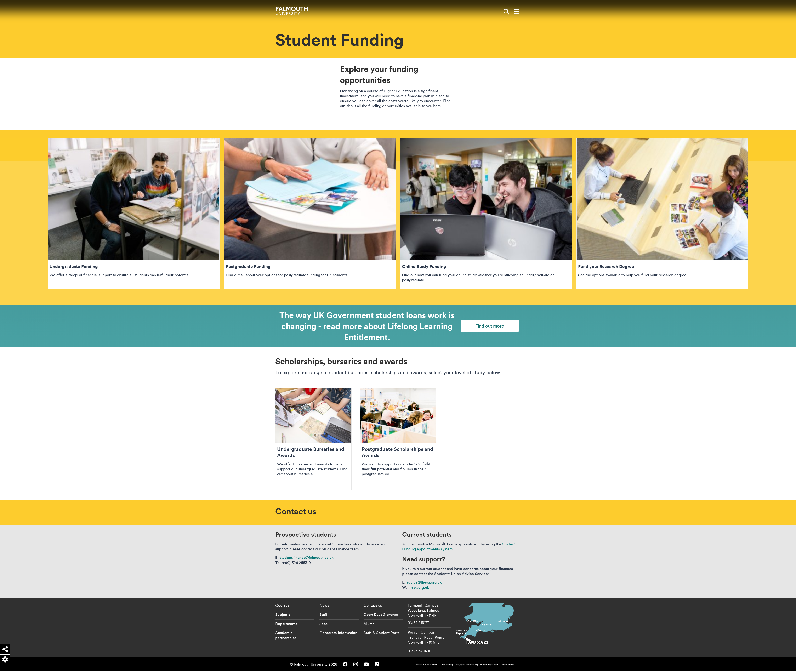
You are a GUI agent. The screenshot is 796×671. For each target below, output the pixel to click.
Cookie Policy (446, 664)
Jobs (323, 623)
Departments (286, 623)
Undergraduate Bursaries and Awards (313, 439)
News (324, 605)
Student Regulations (490, 664)
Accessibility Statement (426, 664)
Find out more (489, 326)
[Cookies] (5, 660)
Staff (323, 614)
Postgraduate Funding (310, 213)
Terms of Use (507, 664)
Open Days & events (381, 614)
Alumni (370, 623)
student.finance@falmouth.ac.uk (307, 557)
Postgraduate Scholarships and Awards (398, 439)
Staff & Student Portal (382, 632)
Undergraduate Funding (134, 213)
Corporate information (338, 632)
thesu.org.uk (418, 587)
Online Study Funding (486, 213)
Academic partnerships (285, 635)
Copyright (460, 664)
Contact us (373, 605)
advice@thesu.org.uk (424, 582)
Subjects (282, 614)
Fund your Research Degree (662, 213)
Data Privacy (472, 664)
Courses (282, 605)
